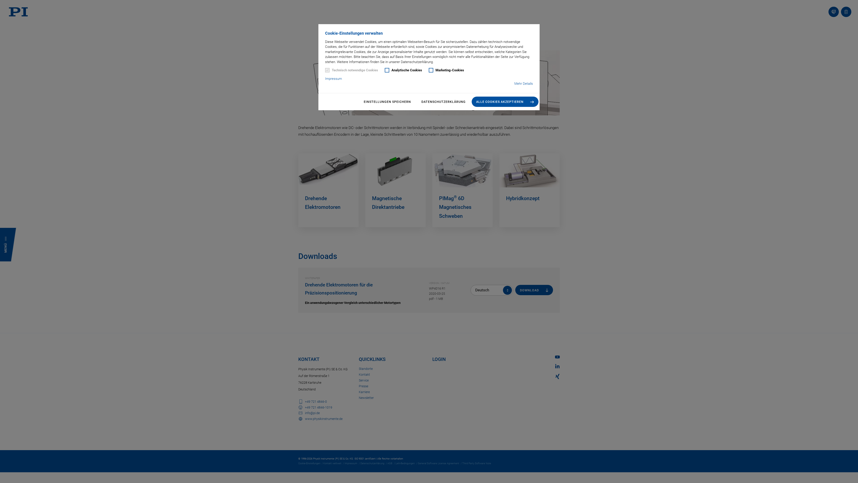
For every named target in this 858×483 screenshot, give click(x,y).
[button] (505, 102)
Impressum (333, 79)
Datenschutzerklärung (443, 102)
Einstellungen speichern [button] (387, 102)
